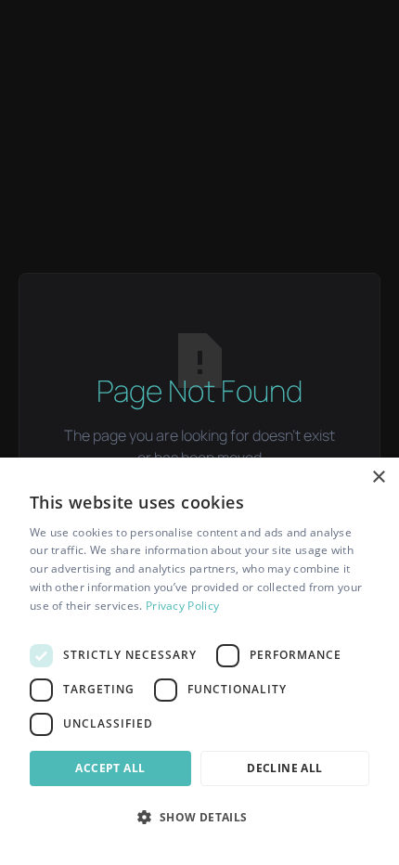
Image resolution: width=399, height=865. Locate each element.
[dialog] (199, 661)
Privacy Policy (182, 605)
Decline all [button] (284, 768)
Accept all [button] (110, 768)
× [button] (378, 477)
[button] (199, 817)
